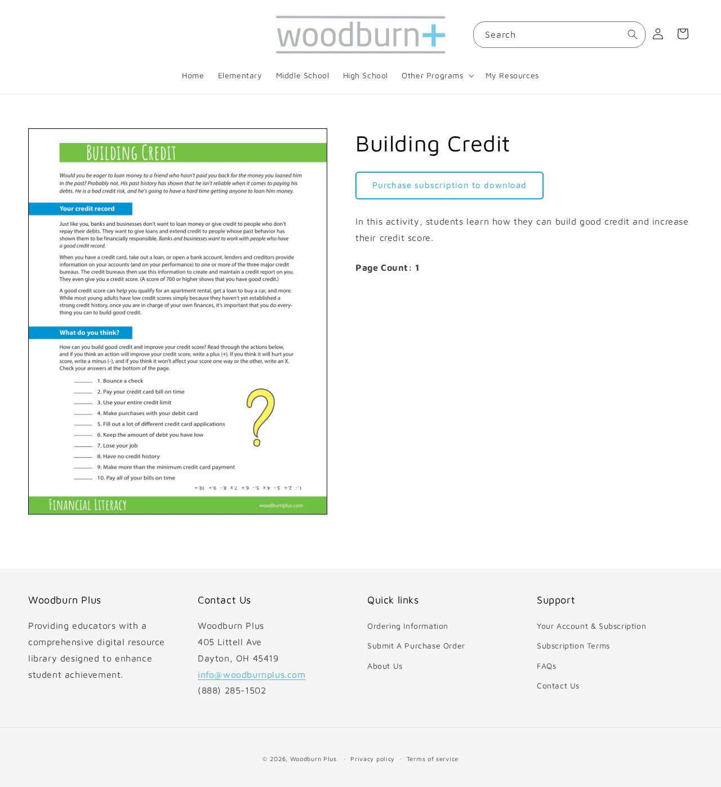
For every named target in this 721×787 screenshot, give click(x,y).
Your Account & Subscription (591, 626)
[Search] (632, 34)
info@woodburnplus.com (252, 674)
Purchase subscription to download (449, 185)
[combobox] (559, 34)
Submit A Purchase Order (416, 646)
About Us (385, 665)
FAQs (546, 665)
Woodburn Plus (313, 758)
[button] (436, 75)
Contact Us (558, 685)
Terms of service (433, 758)
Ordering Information (407, 626)
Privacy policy (372, 758)
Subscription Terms (573, 646)
